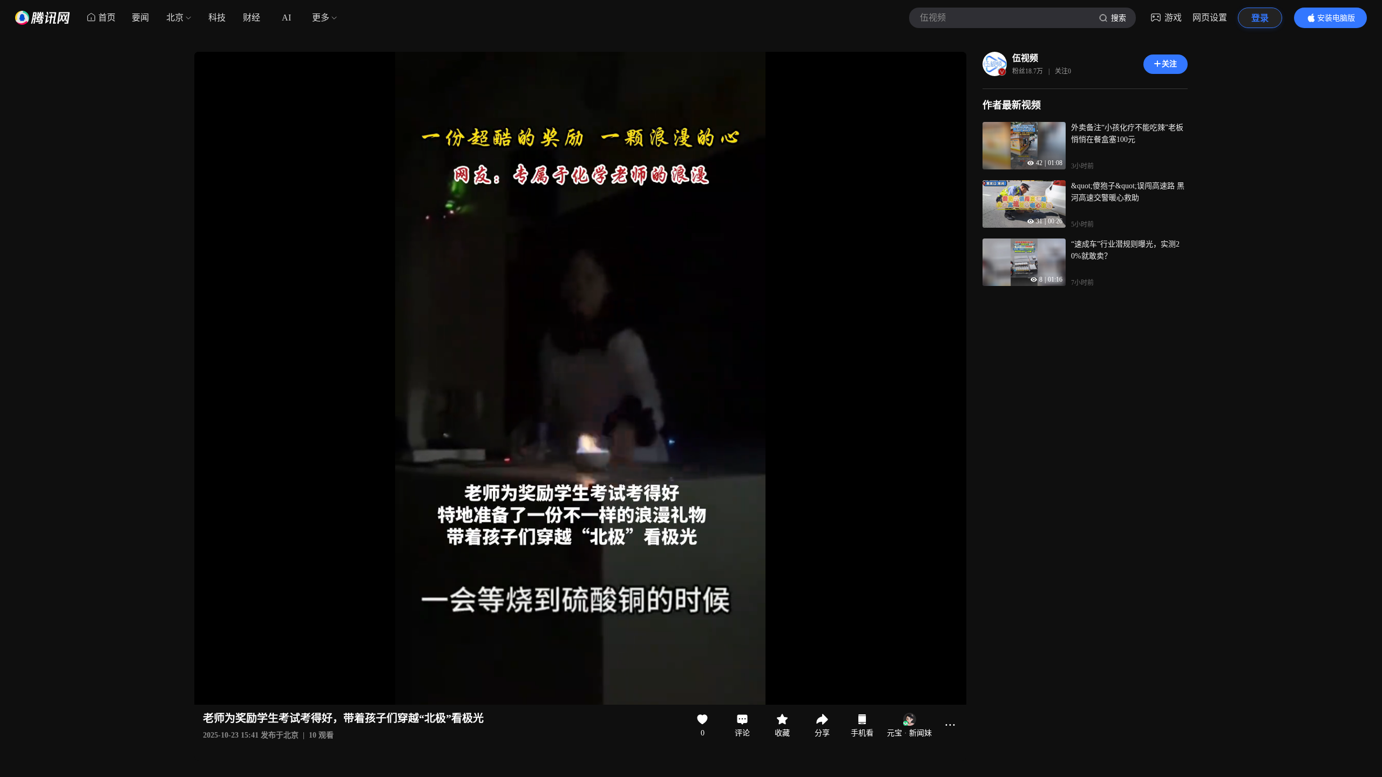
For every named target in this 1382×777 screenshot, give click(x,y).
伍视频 (1025, 58)
